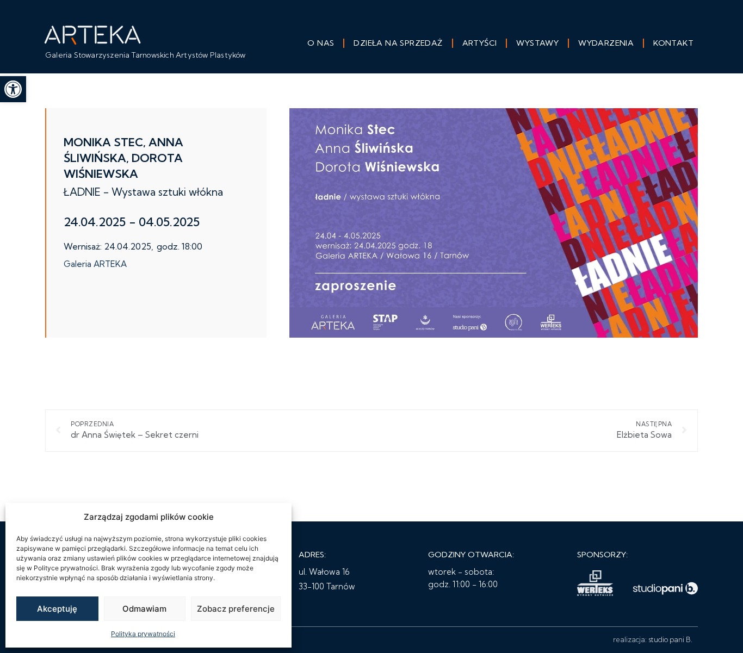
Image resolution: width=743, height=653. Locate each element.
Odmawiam (144, 609)
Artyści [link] (479, 43)
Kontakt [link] (673, 43)
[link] (13, 89)
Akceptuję (57, 609)
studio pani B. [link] (670, 639)
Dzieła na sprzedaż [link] (398, 43)
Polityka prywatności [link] (143, 634)
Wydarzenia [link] (606, 43)
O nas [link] (320, 43)
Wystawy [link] (537, 43)
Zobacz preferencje (236, 609)
